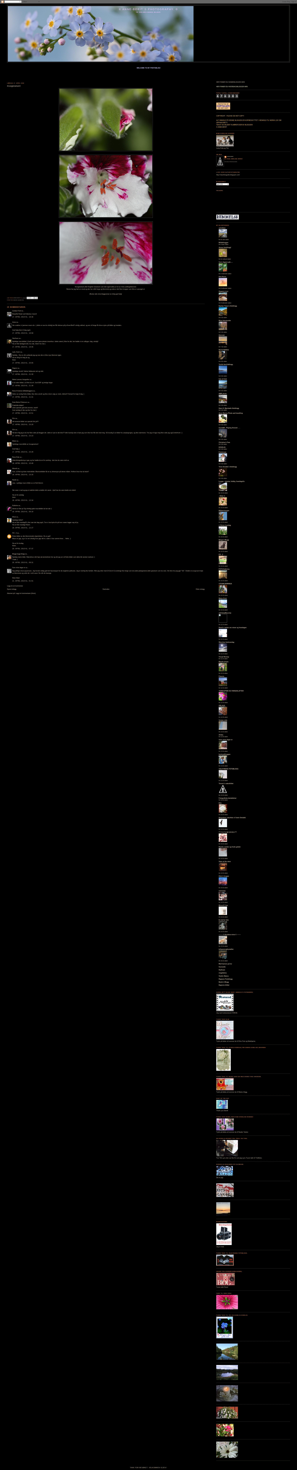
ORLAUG (222, 705)
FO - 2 (14, 533)
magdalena (223, 973)
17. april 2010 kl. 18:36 (22, 317)
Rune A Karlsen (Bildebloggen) (22, 391)
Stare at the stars (225, 861)
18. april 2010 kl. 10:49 (22, 463)
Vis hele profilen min (230, 161)
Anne (14, 322)
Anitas (221, 735)
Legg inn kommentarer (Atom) (26, 593)
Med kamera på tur (225, 964)
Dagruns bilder (224, 985)
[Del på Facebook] (34, 298)
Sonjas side (223, 720)
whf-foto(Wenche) (225, 613)
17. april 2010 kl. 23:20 (22, 424)
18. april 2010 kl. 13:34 (22, 500)
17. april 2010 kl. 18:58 (22, 333)
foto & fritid (223, 379)
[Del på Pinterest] (37, 298)
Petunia (221, 676)
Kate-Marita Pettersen (19, 402)
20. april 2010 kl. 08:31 (22, 562)
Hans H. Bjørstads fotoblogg (229, 408)
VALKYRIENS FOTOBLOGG (228, 769)
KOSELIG (222, 447)
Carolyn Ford (16, 311)
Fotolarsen (222, 452)
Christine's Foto (224, 442)
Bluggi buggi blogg (18, 554)
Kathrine (15, 505)
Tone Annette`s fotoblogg (228, 467)
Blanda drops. (224, 662)
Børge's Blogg (224, 540)
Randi (14, 480)
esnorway (222, 891)
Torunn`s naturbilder (226, 783)
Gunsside (222, 967)
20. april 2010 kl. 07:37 (22, 549)
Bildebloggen (223, 242)
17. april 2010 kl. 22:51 (22, 413)
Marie (14, 441)
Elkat (14, 517)
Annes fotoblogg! (225, 247)
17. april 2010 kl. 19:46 (22, 347)
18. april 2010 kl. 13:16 (22, 474)
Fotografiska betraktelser (227, 798)
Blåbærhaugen (224, 510)
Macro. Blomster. (18, 300)
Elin (13, 418)
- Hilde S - (222, 496)
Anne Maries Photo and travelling (231, 413)
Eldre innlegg (200, 589)
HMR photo (223, 394)
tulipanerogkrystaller (226, 949)
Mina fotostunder (225, 320)
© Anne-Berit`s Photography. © (148, 9)
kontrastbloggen (224, 754)
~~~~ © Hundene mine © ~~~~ (230, 934)
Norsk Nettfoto (224, 350)
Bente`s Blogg (224, 982)
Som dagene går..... (226, 262)
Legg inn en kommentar (15, 586)
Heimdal (222, 335)
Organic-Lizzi (223, 291)
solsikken (222, 228)
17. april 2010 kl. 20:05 (22, 363)
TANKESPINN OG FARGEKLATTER (231, 691)
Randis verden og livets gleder (230, 847)
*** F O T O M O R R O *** (228, 832)
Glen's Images (224, 876)
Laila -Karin (16, 352)
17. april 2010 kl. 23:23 (22, 436)
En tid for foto (224, 920)
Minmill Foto (223, 905)
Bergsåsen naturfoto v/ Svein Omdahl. (232, 817)
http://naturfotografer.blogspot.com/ (228, 175)
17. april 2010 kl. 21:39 (22, 386)
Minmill (14, 468)
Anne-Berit (230, 156)
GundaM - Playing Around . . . (229, 428)
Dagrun (14, 368)
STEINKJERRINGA (225, 584)
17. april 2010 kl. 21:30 (22, 374)
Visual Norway (224, 657)
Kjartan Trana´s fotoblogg (228, 306)
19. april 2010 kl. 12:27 (22, 528)
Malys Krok (223, 598)
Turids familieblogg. (226, 364)
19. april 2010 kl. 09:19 (22, 512)
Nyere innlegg (11, 589)
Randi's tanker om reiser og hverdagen (233, 627)
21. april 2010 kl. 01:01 (22, 581)
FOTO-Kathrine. (224, 569)
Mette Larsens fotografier (20, 379)
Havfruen (15, 338)
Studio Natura (224, 976)
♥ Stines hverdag (225, 525)
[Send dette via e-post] (28, 298)
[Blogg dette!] (30, 298)
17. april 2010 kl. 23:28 (22, 452)
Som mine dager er (18, 567)
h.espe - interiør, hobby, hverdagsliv (232, 481)
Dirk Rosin (222, 277)
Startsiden (106, 589)
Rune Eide (15, 457)
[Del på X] (32, 298)
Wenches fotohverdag (226, 642)
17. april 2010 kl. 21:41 (22, 397)
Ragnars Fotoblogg (225, 979)
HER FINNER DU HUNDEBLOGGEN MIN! (230, 82)
